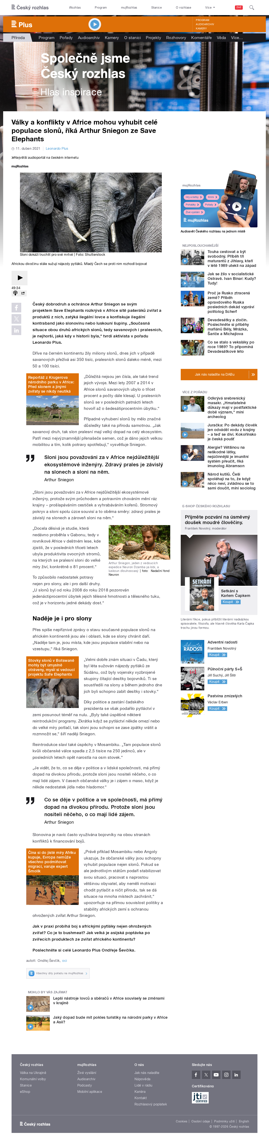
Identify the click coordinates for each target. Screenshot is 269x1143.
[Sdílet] (23, 293)
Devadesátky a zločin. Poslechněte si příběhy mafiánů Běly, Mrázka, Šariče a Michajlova (228, 327)
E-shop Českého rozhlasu (206, 506)
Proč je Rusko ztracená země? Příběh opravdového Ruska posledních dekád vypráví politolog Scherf (231, 302)
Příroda (18, 37)
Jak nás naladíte (147, 1073)
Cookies (181, 1121)
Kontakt (140, 1098)
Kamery (201, 28)
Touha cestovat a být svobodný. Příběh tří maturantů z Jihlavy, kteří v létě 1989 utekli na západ (232, 258)
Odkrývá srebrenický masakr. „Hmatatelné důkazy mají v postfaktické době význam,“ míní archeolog (232, 407)
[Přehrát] (20, 278)
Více (237, 37)
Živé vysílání (193, 212)
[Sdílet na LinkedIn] (16, 330)
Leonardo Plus (57, 149)
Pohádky (191, 204)
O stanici (132, 37)
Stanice (156, 7)
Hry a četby (192, 197)
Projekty (153, 37)
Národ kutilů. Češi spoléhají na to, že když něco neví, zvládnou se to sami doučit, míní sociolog (232, 481)
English (244, 1121)
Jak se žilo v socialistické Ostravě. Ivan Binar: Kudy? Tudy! (232, 278)
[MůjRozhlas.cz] (20, 167)
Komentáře (201, 37)
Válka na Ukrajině (33, 1073)
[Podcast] (15, 293)
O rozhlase (183, 7)
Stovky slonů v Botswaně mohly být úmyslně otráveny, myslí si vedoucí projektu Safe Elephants (51, 667)
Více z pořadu (194, 392)
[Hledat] (251, 7)
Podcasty (84, 1085)
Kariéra (139, 1092)
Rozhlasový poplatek (150, 1104)
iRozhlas (75, 7)
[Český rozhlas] (30, 7)
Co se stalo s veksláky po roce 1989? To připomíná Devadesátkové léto (231, 347)
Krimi (211, 197)
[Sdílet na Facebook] (16, 307)
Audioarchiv (205, 24)
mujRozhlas (129, 7)
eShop (25, 1092)
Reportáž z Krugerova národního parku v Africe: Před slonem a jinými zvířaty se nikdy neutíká (51, 384)
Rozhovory (176, 37)
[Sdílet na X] (16, 319)
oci (64, 961)
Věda (221, 37)
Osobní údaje (200, 1121)
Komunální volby (33, 1079)
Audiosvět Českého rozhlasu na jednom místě (213, 231)
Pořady (66, 37)
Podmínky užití (224, 1121)
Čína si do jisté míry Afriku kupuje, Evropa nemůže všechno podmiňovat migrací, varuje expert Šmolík (52, 861)
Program (101, 7)
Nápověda (142, 1079)
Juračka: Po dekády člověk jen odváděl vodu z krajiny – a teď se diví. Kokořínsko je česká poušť (232, 432)
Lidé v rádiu (143, 1085)
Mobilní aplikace (89, 1092)
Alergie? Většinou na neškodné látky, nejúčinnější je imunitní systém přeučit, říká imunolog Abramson (228, 456)
